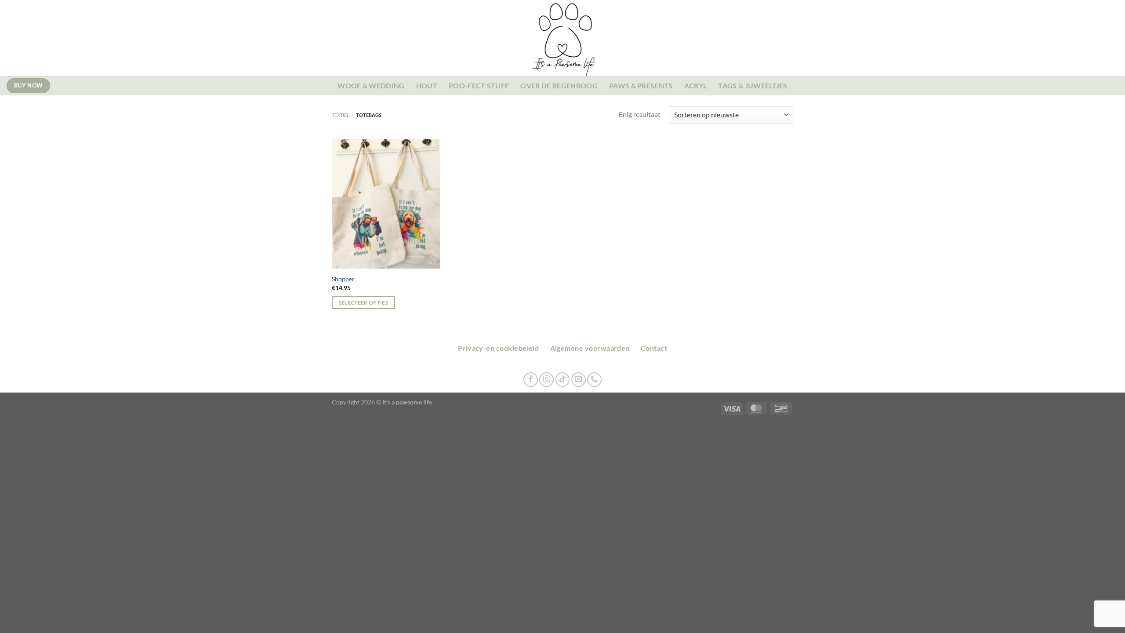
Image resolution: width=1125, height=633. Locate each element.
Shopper (343, 279)
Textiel (340, 115)
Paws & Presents (641, 85)
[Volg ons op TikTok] (562, 379)
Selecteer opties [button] (363, 303)
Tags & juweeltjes (752, 85)
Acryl (695, 85)
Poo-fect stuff (479, 85)
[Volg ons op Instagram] (546, 379)
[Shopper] (386, 204)
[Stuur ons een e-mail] (578, 379)
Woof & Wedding (371, 85)
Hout (426, 85)
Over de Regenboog (558, 85)
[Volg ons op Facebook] (530, 379)
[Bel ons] (594, 379)
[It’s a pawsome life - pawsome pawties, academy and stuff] (563, 38)
